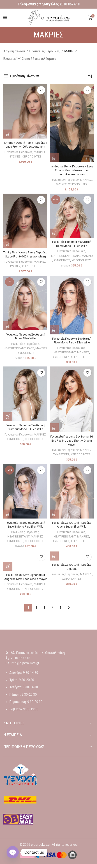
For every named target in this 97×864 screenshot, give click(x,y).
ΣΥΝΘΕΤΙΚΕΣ (62, 260)
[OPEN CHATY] (13, 852)
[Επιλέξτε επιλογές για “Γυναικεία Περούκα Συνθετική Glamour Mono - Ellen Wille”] (7, 416)
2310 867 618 (70, 4)
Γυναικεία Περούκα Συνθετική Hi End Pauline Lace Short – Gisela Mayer (71, 440)
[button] (54, 157)
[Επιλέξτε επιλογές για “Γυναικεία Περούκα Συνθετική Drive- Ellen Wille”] (7, 325)
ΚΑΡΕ (76, 255)
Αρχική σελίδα (14, 51)
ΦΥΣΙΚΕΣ (15, 156)
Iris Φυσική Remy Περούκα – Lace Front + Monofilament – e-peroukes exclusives (71, 170)
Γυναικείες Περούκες (44, 51)
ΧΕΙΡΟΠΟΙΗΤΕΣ (31, 156)
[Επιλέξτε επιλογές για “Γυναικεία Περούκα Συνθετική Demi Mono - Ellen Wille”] (54, 233)
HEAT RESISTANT (61, 255)
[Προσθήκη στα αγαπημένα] (41, 90)
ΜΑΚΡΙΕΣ (40, 152)
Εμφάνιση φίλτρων (24, 76)
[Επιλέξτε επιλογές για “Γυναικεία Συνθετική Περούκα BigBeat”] (54, 556)
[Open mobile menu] (5, 17)
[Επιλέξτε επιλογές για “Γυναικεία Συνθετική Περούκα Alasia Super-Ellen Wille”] (54, 514)
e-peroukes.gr (41, 844)
